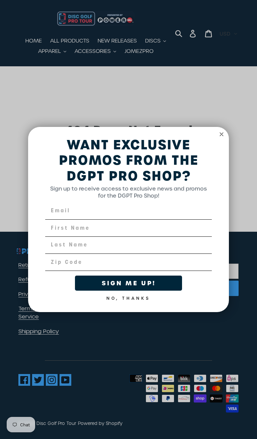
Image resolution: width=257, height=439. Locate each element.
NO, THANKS (128, 297)
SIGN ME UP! (129, 283)
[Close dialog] (222, 134)
